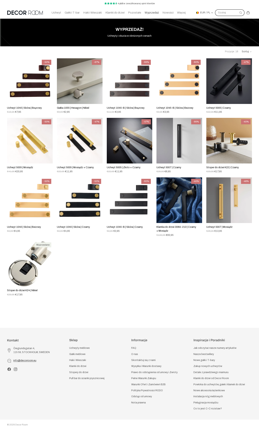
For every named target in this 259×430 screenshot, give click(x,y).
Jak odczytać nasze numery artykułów (214, 348)
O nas (134, 354)
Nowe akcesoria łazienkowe (209, 390)
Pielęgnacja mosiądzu (205, 402)
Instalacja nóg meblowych (208, 396)
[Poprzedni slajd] (12, 81)
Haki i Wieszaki (77, 360)
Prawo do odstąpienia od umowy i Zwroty (154, 372)
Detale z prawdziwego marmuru (211, 372)
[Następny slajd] (47, 81)
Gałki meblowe (77, 354)
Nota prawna (138, 402)
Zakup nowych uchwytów (207, 366)
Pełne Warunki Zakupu (143, 378)
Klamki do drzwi (77, 366)
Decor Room (21, 424)
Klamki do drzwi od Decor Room (211, 378)
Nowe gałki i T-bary (204, 360)
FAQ (133, 348)
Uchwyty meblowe (79, 348)
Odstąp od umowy (141, 396)
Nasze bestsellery (203, 354)
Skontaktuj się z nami (143, 360)
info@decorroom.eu (24, 360)
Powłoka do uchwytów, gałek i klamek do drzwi (219, 384)
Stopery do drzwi (78, 372)
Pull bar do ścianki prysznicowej (86, 378)
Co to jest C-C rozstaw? (207, 408)
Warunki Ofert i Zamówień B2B (148, 384)
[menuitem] (181, 12)
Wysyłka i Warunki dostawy (146, 366)
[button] (247, 51)
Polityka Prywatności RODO (147, 390)
